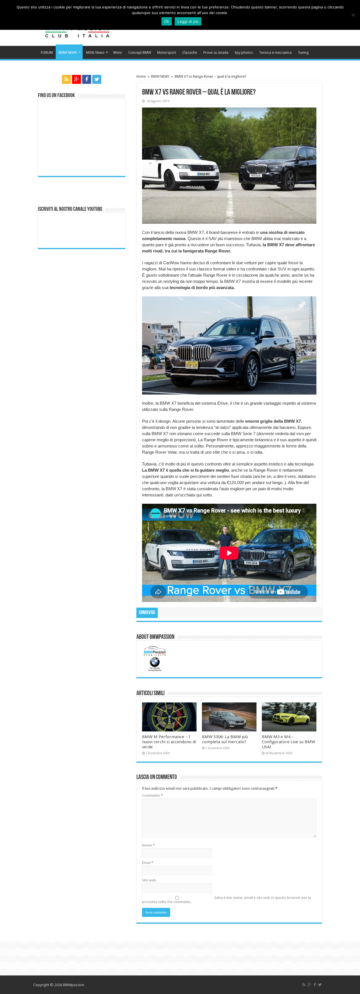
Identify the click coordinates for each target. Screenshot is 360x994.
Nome (148, 845)
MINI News (95, 52)
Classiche (189, 52)
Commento (152, 795)
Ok (166, 21)
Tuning (303, 52)
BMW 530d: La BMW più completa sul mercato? (225, 739)
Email (147, 863)
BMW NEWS (67, 52)
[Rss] (66, 79)
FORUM (47, 52)
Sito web (149, 880)
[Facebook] (86, 79)
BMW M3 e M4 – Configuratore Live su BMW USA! (288, 741)
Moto (117, 52)
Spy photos (244, 52)
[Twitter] (96, 79)
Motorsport (166, 52)
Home (141, 76)
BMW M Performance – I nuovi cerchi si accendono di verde (169, 741)
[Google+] (76, 79)
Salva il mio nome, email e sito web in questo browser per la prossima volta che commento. (226, 900)
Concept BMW (139, 52)
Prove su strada (215, 52)
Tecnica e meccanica (275, 52)
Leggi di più (188, 21)
